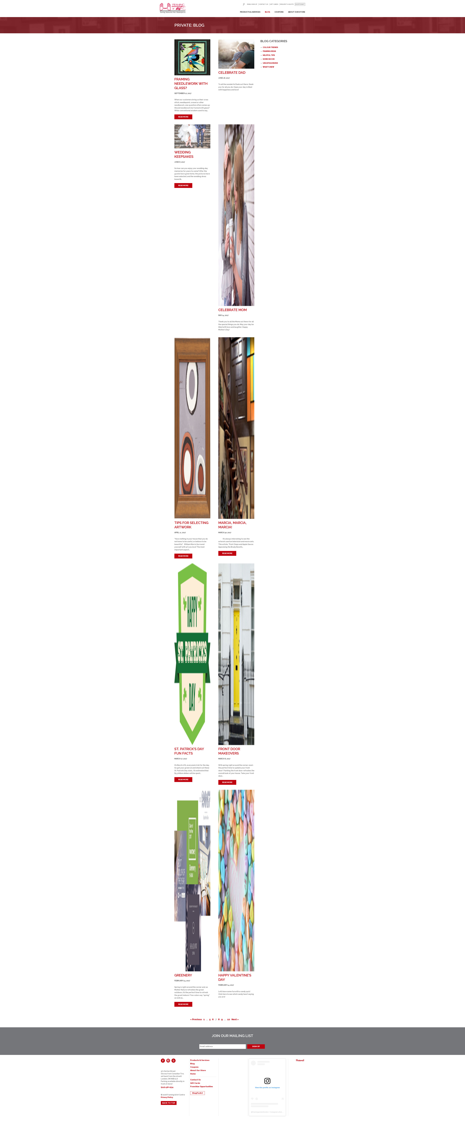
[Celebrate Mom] (236, 215)
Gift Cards (274, 4)
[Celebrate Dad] (236, 54)
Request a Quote (287, 4)
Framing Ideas (269, 51)
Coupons (279, 12)
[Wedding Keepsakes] (192, 136)
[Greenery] (192, 880)
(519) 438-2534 (167, 1087)
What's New (268, 67)
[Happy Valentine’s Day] (236, 880)
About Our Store (296, 12)
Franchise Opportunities (201, 1086)
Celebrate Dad (231, 73)
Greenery (183, 975)
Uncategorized (270, 63)
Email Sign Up (252, 4)
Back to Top (168, 1103)
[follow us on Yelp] (173, 1061)
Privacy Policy (167, 1097)
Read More (183, 117)
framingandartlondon (261, 1112)
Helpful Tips (269, 55)
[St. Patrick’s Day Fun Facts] (192, 654)
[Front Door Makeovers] (236, 654)
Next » (235, 1019)
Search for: (244, 4)
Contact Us (263, 4)
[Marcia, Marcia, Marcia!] (236, 428)
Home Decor (269, 59)
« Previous (196, 1019)
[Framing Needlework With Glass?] (192, 57)
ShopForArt (300, 4)
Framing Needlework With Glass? (191, 83)
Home (193, 1074)
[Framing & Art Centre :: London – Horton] (173, 8)
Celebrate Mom (232, 310)
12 (228, 1019)
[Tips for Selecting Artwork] (192, 428)
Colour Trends (270, 47)
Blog (267, 12)
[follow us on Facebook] (163, 1061)
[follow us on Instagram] (168, 1061)
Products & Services (250, 12)
